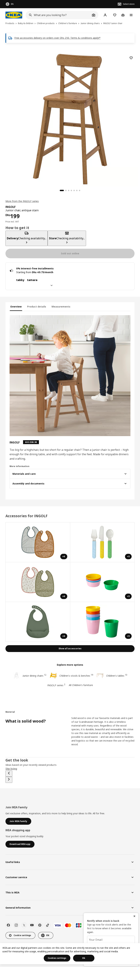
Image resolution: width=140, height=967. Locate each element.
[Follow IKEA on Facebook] (8, 925)
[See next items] (8, 780)
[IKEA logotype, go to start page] (13, 15)
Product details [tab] (36, 306)
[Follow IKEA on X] (24, 925)
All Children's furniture (81, 685)
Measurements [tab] (61, 306)
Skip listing (11, 768)
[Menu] (131, 15)
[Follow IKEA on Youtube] (32, 925)
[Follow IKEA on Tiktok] (48, 925)
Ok (83, 958)
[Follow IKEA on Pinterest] (40, 925)
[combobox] (58, 15)
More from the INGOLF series (22, 201)
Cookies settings (57, 958)
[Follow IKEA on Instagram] (16, 925)
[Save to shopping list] (131, 57)
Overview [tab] (16, 306)
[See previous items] (8, 774)
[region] (70, 118)
